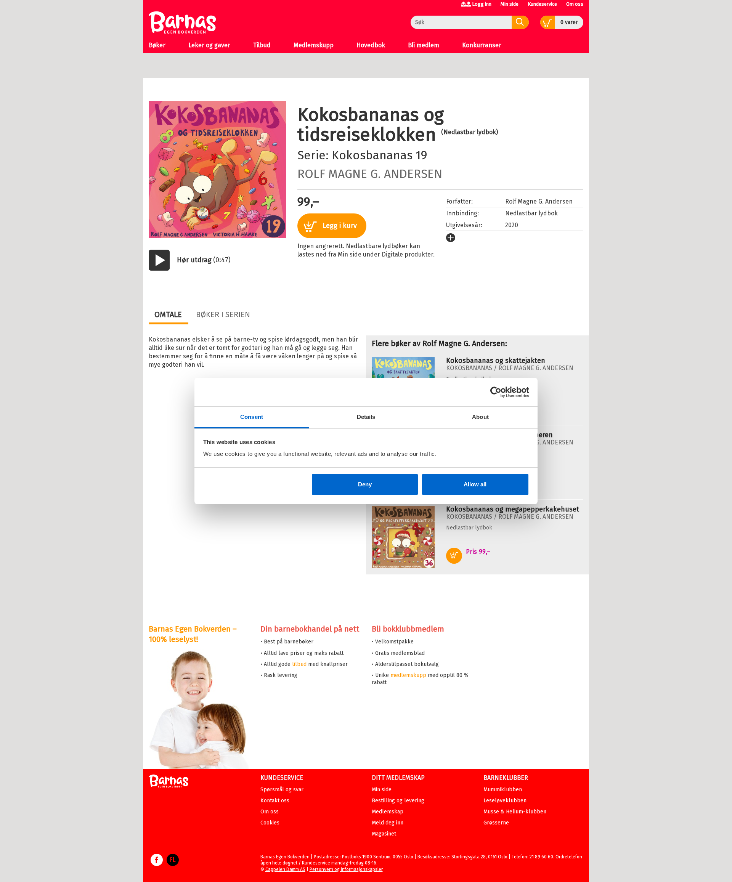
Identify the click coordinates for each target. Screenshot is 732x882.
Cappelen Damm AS (285, 869)
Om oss (574, 4)
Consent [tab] (251, 417)
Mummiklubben (502, 789)
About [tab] (480, 417)
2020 (511, 225)
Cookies (269, 822)
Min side (509, 4)
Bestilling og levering (398, 800)
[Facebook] (157, 863)
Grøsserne (496, 822)
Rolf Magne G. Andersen (369, 174)
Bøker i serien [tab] (223, 314)
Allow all (475, 484)
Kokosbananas (372, 155)
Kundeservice (542, 4)
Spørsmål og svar (281, 789)
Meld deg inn (387, 822)
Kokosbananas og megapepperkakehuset (512, 509)
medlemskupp (408, 675)
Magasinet (384, 834)
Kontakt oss (274, 800)
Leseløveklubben (505, 800)
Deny (365, 484)
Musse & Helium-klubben (514, 811)
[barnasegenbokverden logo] (168, 782)
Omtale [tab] (168, 314)
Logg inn (481, 4)
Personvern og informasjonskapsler (346, 869)
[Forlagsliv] (173, 863)
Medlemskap (387, 811)
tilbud (299, 664)
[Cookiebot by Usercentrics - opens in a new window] (495, 392)
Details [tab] (366, 417)
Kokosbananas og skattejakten (495, 360)
